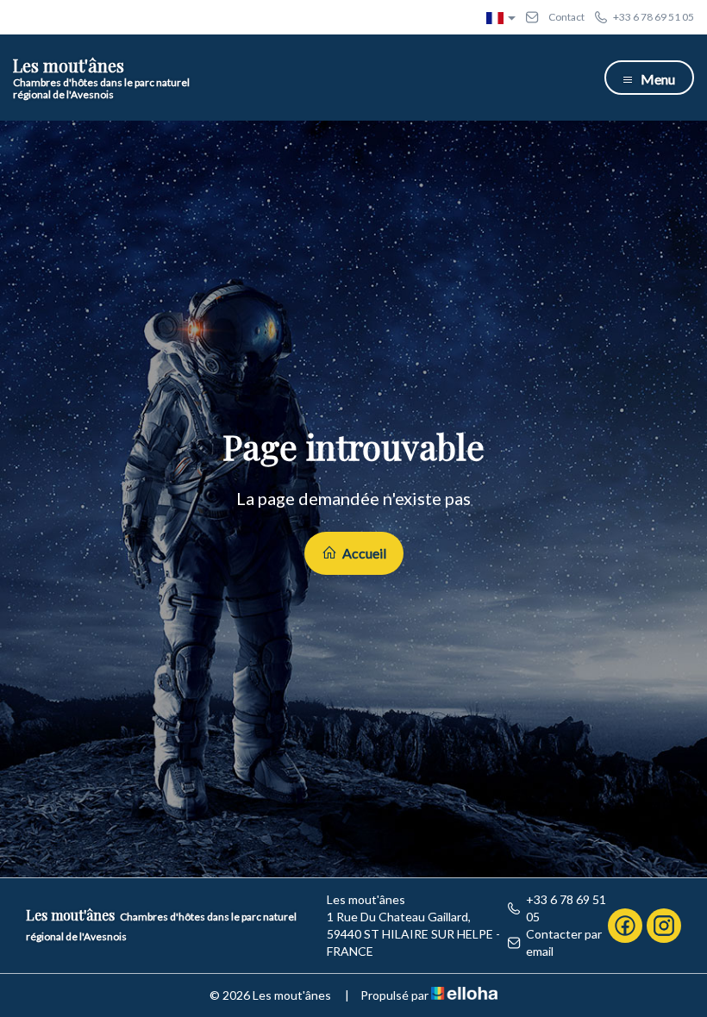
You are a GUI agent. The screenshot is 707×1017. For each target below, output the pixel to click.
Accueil (363, 553)
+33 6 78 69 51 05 (566, 908)
